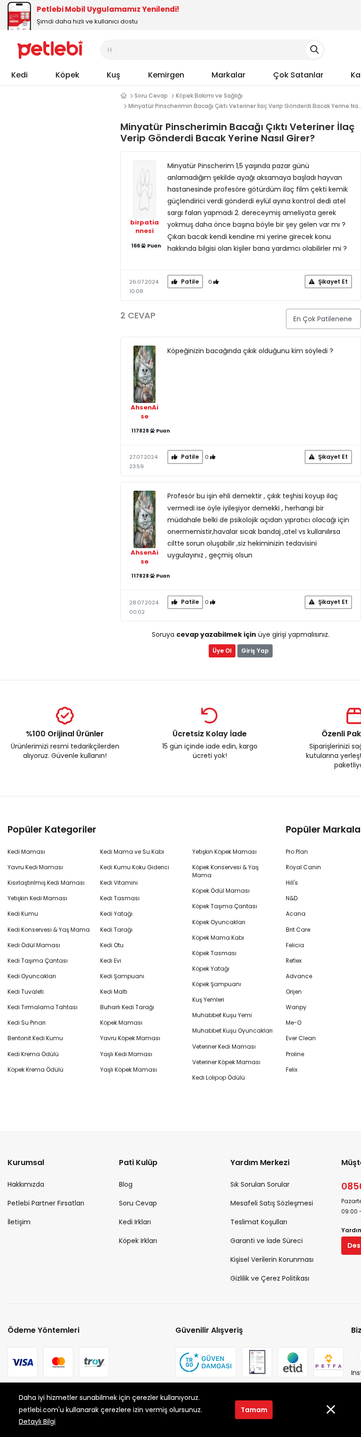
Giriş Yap (255, 651)
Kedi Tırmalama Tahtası (43, 1007)
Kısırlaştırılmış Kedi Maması (46, 883)
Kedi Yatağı (116, 914)
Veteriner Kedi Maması (224, 1047)
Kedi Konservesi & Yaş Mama (49, 930)
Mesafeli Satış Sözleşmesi (271, 1203)
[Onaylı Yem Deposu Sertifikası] (257, 1362)
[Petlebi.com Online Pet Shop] (50, 49)
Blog (126, 1184)
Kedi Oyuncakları (32, 976)
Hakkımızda (26, 1184)
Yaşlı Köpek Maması (128, 1070)
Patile (189, 282)
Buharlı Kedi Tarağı (127, 1007)
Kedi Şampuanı (122, 976)
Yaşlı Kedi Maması (126, 1054)
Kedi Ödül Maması (34, 945)
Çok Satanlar (298, 75)
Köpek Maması (121, 1023)
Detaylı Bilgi (37, 1421)
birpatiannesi (144, 227)
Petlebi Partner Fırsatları (46, 1203)
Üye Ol (222, 651)
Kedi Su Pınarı (27, 1023)
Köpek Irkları (138, 1240)
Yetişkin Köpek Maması (224, 852)
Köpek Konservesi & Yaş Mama (225, 871)
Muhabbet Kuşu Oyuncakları (232, 1031)
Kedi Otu (112, 945)
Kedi (19, 75)
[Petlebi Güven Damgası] (205, 1362)
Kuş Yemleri (208, 1000)
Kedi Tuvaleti (26, 992)
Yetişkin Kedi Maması (37, 898)
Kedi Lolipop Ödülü (218, 1078)
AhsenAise (144, 412)
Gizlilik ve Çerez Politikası (269, 1278)
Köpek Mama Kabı (218, 938)
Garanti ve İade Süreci (266, 1240)
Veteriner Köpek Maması (226, 1062)
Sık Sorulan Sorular (260, 1184)
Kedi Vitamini (119, 883)
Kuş (113, 75)
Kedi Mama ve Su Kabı (132, 852)
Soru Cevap (151, 96)
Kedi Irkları (135, 1222)
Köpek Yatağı (210, 969)
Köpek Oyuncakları (218, 922)
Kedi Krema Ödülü (33, 1054)
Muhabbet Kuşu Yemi (222, 1015)
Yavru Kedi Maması (35, 867)
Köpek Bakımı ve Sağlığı (209, 96)
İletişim (19, 1222)
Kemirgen (166, 75)
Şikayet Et (332, 282)
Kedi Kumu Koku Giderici (134, 867)
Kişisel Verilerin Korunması (272, 1259)
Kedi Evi (110, 961)
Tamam (254, 1409)
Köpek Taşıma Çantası (224, 906)
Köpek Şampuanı (216, 984)
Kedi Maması (26, 852)
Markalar (228, 75)
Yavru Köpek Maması (130, 1038)
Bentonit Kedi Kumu (35, 1038)
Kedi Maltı (113, 992)
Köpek (67, 75)
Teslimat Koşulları (258, 1222)
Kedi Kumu (23, 914)
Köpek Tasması (214, 953)
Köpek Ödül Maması (221, 891)
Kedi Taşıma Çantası (38, 961)
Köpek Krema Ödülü (35, 1070)
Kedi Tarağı (116, 930)
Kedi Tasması (120, 898)
